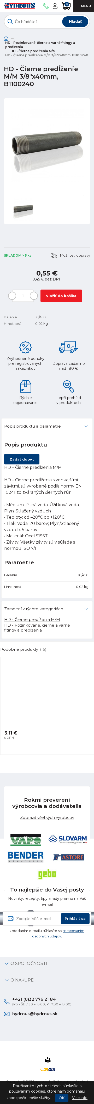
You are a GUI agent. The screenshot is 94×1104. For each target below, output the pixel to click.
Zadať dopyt (22, 459)
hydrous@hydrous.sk (35, 1013)
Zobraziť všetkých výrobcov (47, 817)
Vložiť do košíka (61, 296)
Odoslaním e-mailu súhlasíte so (47, 933)
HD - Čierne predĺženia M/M (33, 51)
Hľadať (75, 21)
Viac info (79, 1097)
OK (61, 1098)
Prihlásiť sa (75, 918)
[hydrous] (19, 6)
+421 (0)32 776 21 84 (34, 999)
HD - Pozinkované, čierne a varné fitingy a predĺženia (40, 45)
